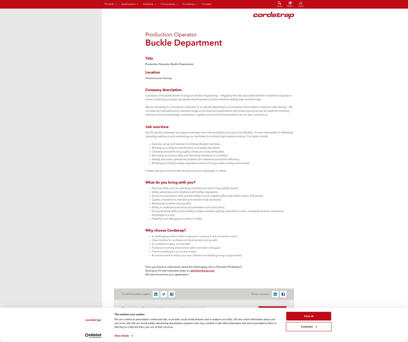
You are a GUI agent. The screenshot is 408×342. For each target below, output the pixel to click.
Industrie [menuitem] (148, 4)
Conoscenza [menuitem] (168, 4)
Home (300, 6)
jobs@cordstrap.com (202, 271)
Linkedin (156, 294)
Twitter (164, 294)
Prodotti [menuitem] (109, 4)
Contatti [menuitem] (206, 4)
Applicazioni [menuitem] (128, 4)
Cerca (279, 6)
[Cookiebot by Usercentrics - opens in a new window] (93, 335)
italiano (290, 6)
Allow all (308, 316)
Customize (307, 326)
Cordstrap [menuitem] (188, 4)
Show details (121, 335)
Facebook (172, 294)
